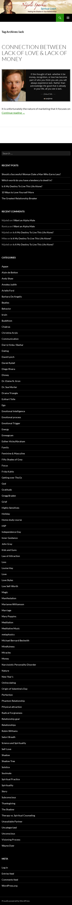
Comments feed (10, 879)
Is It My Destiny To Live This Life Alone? (22, 186)
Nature (5, 670)
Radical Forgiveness (12, 712)
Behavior (6, 308)
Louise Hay (7, 568)
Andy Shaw (7, 278)
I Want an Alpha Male (24, 220)
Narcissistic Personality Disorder (19, 664)
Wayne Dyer (8, 845)
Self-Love (6, 749)
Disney (5, 375)
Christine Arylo (10, 332)
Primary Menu (68, 18)
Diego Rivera (8, 369)
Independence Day (11, 531)
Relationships (9, 724)
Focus (5, 465)
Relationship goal (11, 718)
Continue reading (13, 112)
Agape (5, 266)
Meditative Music (11, 628)
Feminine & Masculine (13, 453)
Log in (5, 867)
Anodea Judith (9, 284)
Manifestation (9, 598)
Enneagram (7, 435)
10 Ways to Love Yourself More (18, 192)
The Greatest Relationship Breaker (19, 198)
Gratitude (7, 489)
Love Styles (7, 580)
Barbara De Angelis (12, 296)
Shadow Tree (8, 761)
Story (4, 791)
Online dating (9, 682)
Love (4, 574)
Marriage (6, 610)
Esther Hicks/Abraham (13, 441)
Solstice (6, 767)
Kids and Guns (9, 550)
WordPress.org (9, 885)
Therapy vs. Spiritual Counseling (18, 815)
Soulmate (6, 773)
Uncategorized (9, 827)
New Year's (7, 676)
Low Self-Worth (10, 586)
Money (5, 658)
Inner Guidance (10, 537)
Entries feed (8, 873)
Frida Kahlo (8, 471)
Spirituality (7, 785)
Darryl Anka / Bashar (12, 344)
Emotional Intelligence (13, 411)
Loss (4, 562)
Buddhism (7, 320)
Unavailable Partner (12, 821)
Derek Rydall (8, 362)
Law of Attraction (11, 556)
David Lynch (8, 356)
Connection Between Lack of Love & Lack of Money (34, 52)
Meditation (7, 622)
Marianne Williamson (13, 604)
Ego (4, 405)
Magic (5, 592)
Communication (10, 338)
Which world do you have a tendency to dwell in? (27, 180)
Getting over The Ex (12, 477)
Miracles (6, 652)
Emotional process (11, 417)
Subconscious (9, 797)
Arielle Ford (8, 290)
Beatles (5, 302)
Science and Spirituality (14, 743)
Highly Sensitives (10, 507)
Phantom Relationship (13, 700)
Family (5, 447)
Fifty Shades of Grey (12, 459)
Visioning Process (11, 839)
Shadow (6, 755)
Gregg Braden (9, 495)
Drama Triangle (10, 393)
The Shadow (8, 809)
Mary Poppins (9, 616)
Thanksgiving (8, 803)
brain (4, 314)
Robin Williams (10, 731)
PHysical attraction (12, 706)
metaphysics (8, 634)
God (4, 483)
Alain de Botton (10, 272)
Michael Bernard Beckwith (15, 640)
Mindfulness (8, 646)
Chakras (6, 326)
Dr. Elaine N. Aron (11, 381)
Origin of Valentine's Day (14, 688)
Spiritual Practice (11, 779)
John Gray (7, 543)
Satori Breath (8, 737)
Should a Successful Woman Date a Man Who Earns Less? (31, 174)
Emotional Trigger (11, 423)
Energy (5, 429)
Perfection (7, 694)
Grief (4, 501)
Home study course (12, 519)
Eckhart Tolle (8, 399)
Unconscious (8, 833)
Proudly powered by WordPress (16, 901)
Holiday (6, 513)
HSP (4, 525)
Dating (5, 350)
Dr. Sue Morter (9, 387)
